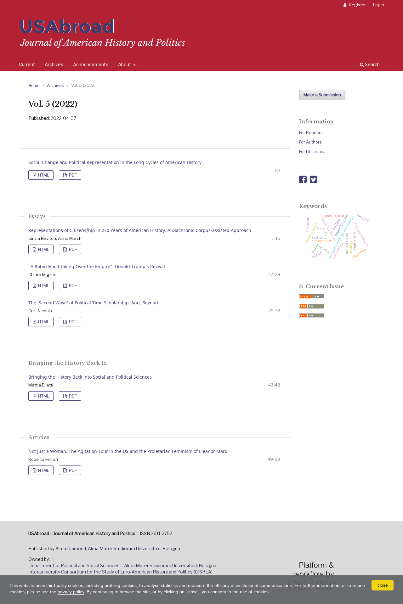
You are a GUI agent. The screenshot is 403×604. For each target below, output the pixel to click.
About (125, 64)
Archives (54, 64)
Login (378, 4)
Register (357, 4)
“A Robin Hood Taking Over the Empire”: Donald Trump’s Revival (96, 266)
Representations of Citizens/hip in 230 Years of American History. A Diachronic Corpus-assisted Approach (139, 230)
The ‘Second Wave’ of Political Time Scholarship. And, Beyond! (94, 303)
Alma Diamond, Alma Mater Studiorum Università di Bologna (117, 548)
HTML (43, 175)
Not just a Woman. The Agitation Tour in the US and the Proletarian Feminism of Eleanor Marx (127, 451)
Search (372, 64)
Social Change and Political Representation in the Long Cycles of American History (115, 162)
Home (34, 85)
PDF (72, 175)
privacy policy (71, 591)
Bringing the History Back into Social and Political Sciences (90, 377)
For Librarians (312, 151)
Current (27, 64)
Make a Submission (322, 94)
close (382, 585)
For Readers (311, 132)
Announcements (90, 64)
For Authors (310, 141)
